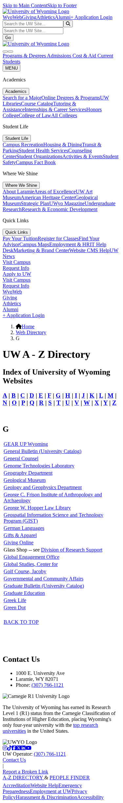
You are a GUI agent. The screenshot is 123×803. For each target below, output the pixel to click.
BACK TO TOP (21, 622)
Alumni (63, 17)
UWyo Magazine (67, 203)
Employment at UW (51, 791)
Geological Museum (25, 480)
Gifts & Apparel (20, 535)
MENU (11, 68)
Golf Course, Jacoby (25, 571)
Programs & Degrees (25, 55)
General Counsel (21, 458)
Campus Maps (34, 244)
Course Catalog (37, 103)
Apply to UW (17, 274)
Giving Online (18, 542)
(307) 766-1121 (47, 685)
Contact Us (14, 760)
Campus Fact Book (36, 162)
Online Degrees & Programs (70, 97)
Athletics (45, 17)
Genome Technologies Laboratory (39, 465)
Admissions (59, 55)
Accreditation (17, 785)
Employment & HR (69, 244)
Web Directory (31, 332)
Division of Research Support (71, 550)
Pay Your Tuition (20, 238)
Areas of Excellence (55, 191)
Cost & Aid (84, 55)
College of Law (35, 115)
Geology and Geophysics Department (43, 487)
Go (8, 37)
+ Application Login (92, 17)
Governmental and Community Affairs (43, 578)
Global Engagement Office (31, 557)
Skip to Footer (62, 5)
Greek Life (15, 600)
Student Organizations (39, 156)
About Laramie (18, 191)
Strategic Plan (35, 203)
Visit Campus (17, 262)
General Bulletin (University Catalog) (42, 451)
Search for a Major (22, 97)
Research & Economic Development (59, 209)
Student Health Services (43, 150)
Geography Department (28, 473)
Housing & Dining (62, 144)
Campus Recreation (23, 144)
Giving (29, 17)
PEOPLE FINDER (70, 777)
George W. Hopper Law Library (37, 507)
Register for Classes (58, 238)
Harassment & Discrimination (46, 797)
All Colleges (64, 115)
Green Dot (15, 607)
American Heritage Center (48, 197)
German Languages (24, 528)
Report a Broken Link (25, 771)
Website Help (44, 785)
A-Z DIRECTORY (23, 777)
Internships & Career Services (55, 109)
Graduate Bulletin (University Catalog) (44, 586)
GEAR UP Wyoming (26, 444)
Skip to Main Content (25, 5)
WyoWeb (12, 17)
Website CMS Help (89, 250)
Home (28, 326)
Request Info (16, 268)
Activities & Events (82, 156)
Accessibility (90, 797)
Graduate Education (24, 593)
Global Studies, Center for (31, 564)
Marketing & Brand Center (41, 250)
